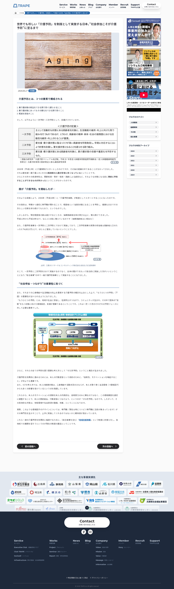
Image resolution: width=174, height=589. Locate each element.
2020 (132, 170)
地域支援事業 (85, 419)
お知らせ (83, 5)
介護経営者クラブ (26, 547)
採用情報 (124, 5)
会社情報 (104, 564)
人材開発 (134, 122)
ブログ (90, 5)
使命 (101, 552)
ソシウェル (21, 556)
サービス (63, 5)
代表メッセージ (104, 560)
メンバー (113, 5)
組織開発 (134, 127)
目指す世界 (102, 547)
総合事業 (134, 136)
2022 (132, 160)
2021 (132, 165)
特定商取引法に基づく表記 (78, 578)
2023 (132, 156)
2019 (132, 175)
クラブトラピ (23, 552)
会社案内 (101, 5)
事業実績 (73, 5)
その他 (21, 13)
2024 (132, 151)
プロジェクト (56, 547)
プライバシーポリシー (99, 578)
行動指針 (101, 556)
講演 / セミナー (58, 552)
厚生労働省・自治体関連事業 (29, 560)
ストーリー (124, 547)
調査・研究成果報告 (58, 556)
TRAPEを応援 (135, 5)
